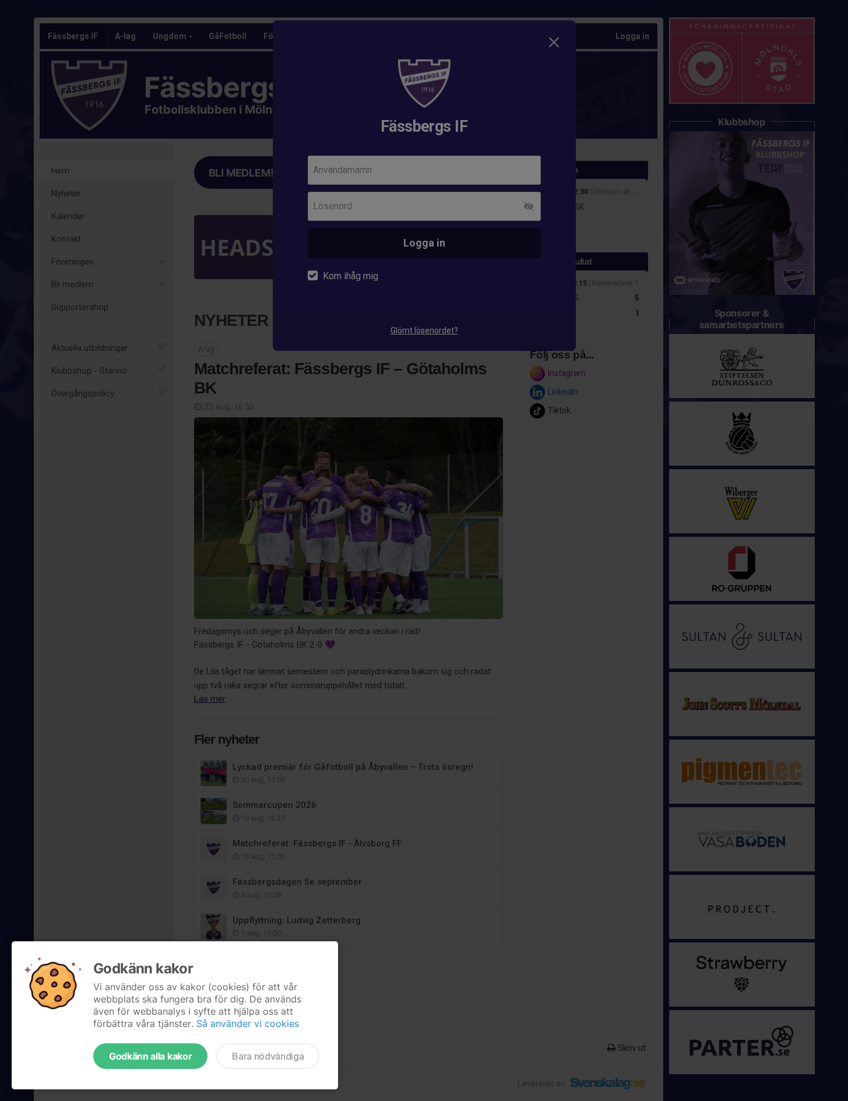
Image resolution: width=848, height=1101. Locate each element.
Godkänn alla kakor (150, 1056)
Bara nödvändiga (268, 1056)
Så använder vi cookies (247, 1023)
